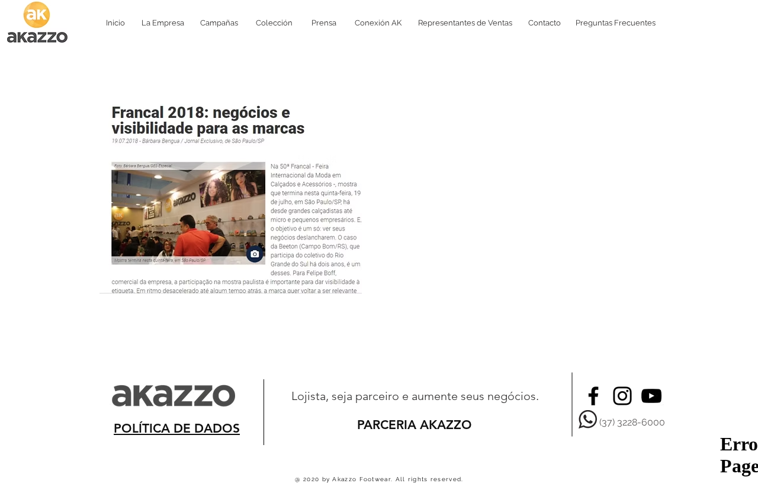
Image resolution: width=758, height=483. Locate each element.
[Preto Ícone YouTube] (651, 395)
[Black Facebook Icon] (593, 395)
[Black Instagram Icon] (622, 395)
